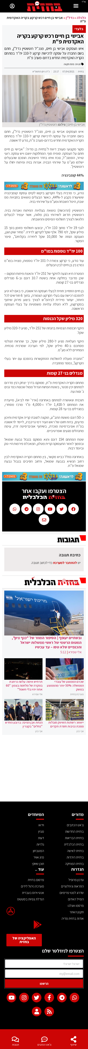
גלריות (40, 844)
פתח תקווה (69, 64)
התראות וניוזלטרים (72, 886)
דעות (41, 838)
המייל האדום (76, 899)
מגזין (41, 831)
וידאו (41, 825)
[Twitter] (36, 997)
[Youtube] (11, 997)
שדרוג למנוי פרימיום (72, 892)
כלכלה (81, 17)
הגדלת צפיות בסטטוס (30, 899)
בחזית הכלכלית (74, 844)
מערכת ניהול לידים (32, 886)
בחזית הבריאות (74, 838)
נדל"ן (70, 17)
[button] (76, 6)
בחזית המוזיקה (74, 863)
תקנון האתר (77, 912)
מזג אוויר (39, 857)
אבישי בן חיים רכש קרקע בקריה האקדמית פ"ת (50, 38)
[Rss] (49, 1011)
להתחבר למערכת (65, 562)
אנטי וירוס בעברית (33, 892)
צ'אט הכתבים (44, 1044)
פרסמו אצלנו (76, 905)
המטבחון (38, 851)
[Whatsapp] (74, 997)
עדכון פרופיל (76, 880)
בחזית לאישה (75, 851)
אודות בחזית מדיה (73, 918)
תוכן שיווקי (38, 863)
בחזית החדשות (74, 831)
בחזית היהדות (75, 857)
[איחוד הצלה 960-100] (44, 188)
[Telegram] (62, 997)
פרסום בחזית (36, 880)
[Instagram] (24, 997)
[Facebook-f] (49, 997)
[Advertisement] (44, 769)
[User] (36, 1011)
